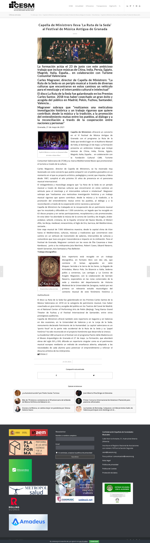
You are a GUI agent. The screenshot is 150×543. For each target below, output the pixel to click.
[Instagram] (136, 5)
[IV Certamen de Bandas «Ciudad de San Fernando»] (148, 271)
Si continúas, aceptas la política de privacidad (75, 453)
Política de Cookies (109, 469)
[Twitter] (130, 5)
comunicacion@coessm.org (123, 456)
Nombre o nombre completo (66, 435)
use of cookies (83, 541)
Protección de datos (109, 473)
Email (58, 444)
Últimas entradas (15, 15)
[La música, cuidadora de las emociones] (1, 271)
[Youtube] (139, 5)
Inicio (40, 15)
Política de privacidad (110, 464)
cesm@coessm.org (109, 452)
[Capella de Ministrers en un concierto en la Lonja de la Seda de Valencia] (75, 51)
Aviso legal (106, 460)
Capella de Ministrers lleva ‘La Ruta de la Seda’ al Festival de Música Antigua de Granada (67, 15)
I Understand (94, 541)
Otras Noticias (96, 15)
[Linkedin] (127, 5)
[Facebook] (133, 5)
